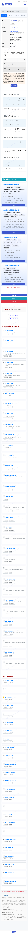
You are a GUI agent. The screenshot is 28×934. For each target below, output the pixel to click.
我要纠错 (14, 302)
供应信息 (23, 15)
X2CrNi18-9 (6, 345)
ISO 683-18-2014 (9, 517)
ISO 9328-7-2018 (9, 496)
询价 (14, 205)
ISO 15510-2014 (9, 445)
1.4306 (10, 406)
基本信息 (4, 15)
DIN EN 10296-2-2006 (10, 610)
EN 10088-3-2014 (9, 434)
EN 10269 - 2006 (14, 315)
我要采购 (14, 295)
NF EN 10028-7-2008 (10, 558)
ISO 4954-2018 (8, 527)
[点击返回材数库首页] (6, 4)
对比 (13, 932)
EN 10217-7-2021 (9, 631)
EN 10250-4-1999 (9, 383)
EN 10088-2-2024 (9, 641)
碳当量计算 (14, 85)
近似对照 (17, 15)
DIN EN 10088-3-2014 (10, 506)
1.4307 (10, 333)
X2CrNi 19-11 (15, 406)
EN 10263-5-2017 (9, 589)
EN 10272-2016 (9, 621)
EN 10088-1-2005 (9, 330)
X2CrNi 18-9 (6, 333)
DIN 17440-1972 (9, 403)
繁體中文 (20, 1)
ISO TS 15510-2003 (9, 393)
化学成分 (10, 15)
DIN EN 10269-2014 (10, 486)
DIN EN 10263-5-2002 (10, 662)
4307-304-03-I (11, 449)
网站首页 (3, 11)
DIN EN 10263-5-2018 (10, 475)
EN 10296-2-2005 (9, 340)
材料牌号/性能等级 (10, 11)
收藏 (13, 23)
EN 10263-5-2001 (9, 362)
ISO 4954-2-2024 (9, 600)
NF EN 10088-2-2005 (10, 537)
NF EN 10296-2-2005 (10, 568)
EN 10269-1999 (8, 697)
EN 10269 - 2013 (14, 319)
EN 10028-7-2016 (9, 652)
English (25, 1)
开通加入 (14, 298)
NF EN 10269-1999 (9, 455)
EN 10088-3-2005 (9, 413)
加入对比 (21, 21)
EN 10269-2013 (9, 424)
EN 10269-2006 (8, 373)
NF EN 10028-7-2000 (10, 579)
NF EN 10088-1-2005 (10, 548)
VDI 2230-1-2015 (9, 465)
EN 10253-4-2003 (9, 351)
